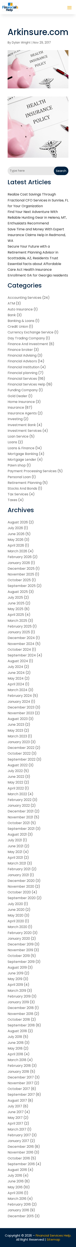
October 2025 (19, 580)
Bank (12, 315)
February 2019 (19, 996)
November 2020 (21, 886)
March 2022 (17, 794)
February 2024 (20, 695)
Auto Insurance (20, 309)
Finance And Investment (28, 344)
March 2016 (17, 1198)
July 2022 (15, 770)
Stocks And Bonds (22, 488)
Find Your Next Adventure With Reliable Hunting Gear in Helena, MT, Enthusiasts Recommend (37, 217)
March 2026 (17, 551)
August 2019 (17, 967)
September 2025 (22, 585)
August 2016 (17, 1169)
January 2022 (19, 805)
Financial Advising (22, 355)
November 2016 (20, 1152)
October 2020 (19, 892)
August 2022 (18, 765)
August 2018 (17, 1031)
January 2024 (19, 701)
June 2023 (16, 724)
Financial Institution (23, 367)
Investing (15, 419)
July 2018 (15, 1036)
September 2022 (21, 759)
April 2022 (16, 788)
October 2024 (19, 649)
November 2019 (20, 950)
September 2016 (21, 1164)
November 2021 (20, 817)
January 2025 (19, 632)
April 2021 (15, 857)
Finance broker (20, 349)
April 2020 (16, 921)
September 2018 (21, 1025)
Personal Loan (19, 477)
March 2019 (17, 990)
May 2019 (15, 978)
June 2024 (16, 672)
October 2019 (19, 955)
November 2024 (21, 643)
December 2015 (21, 1216)
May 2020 (15, 915)
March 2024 (17, 689)
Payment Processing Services (32, 471)
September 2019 (21, 961)
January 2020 (19, 938)
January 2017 (18, 1140)
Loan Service (18, 436)
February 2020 (20, 932)
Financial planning (22, 372)
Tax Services (18, 494)
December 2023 (21, 707)
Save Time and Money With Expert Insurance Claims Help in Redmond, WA (37, 235)
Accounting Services (24, 297)
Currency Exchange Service (30, 332)
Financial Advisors (22, 361)
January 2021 (18, 875)
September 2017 (21, 1094)
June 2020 (16, 909)
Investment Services (25, 430)
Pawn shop (17, 465)
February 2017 (19, 1135)
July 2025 (15, 597)
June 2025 (16, 603)
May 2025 (15, 608)
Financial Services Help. (53, 1235)
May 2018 (15, 1048)
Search (61, 171)
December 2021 (21, 811)
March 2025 (17, 620)
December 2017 (21, 1077)
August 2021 (17, 834)
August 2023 (18, 718)
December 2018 (21, 1007)
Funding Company (23, 390)
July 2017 (15, 1106)
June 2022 (16, 776)
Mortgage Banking (23, 453)
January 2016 (18, 1210)
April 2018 (15, 1054)
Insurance (16, 407)
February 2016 (19, 1204)
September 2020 (22, 898)
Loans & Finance (21, 448)
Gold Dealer (17, 396)
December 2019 (21, 944)
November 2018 (20, 1013)
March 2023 (17, 736)
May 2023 (15, 730)
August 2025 (18, 591)
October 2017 (19, 1088)
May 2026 (15, 539)
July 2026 (15, 528)
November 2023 (21, 713)
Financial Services (22, 378)
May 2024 (16, 678)
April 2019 (15, 984)
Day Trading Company (26, 338)
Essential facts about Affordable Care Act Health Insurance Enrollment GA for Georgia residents (38, 269)
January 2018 (18, 1071)
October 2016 (19, 1158)
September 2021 (21, 828)
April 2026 (16, 545)
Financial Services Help (26, 384)
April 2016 (15, 1192)
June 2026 (16, 533)
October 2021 (19, 822)
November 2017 (20, 1083)
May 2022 (15, 782)
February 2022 (19, 799)
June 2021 (15, 846)
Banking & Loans (21, 320)
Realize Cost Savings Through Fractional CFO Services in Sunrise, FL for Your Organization (38, 200)
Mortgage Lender (22, 459)
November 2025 (21, 574)
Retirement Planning (25, 482)
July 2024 (15, 666)
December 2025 (21, 568)
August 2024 (18, 661)
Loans (12, 442)
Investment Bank (22, 424)
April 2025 (16, 614)
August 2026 (18, 522)
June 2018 (16, 1042)
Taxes (12, 499)
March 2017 (17, 1129)
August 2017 (17, 1100)
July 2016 (15, 1175)
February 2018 (19, 1065)
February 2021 (19, 869)
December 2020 (21, 880)
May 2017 (15, 1117)
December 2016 (21, 1146)
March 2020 (17, 926)
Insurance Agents (22, 413)
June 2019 (15, 973)
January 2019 (18, 1002)
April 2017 (15, 1123)
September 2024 (22, 655)
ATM (11, 303)
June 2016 (16, 1181)
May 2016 (15, 1187)
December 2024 (21, 637)
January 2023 (19, 742)
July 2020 (15, 903)
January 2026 (19, 562)
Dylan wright (21, 42)
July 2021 (15, 840)
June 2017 (16, 1112)
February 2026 (20, 556)
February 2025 (20, 626)
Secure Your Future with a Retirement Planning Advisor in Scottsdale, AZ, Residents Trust (33, 252)
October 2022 (19, 753)
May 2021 (15, 851)
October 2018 (19, 1019)
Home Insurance (21, 401)
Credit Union (18, 326)
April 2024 (16, 684)
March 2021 (17, 863)
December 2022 (21, 747)
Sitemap (53, 1239)
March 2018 (17, 1059)
